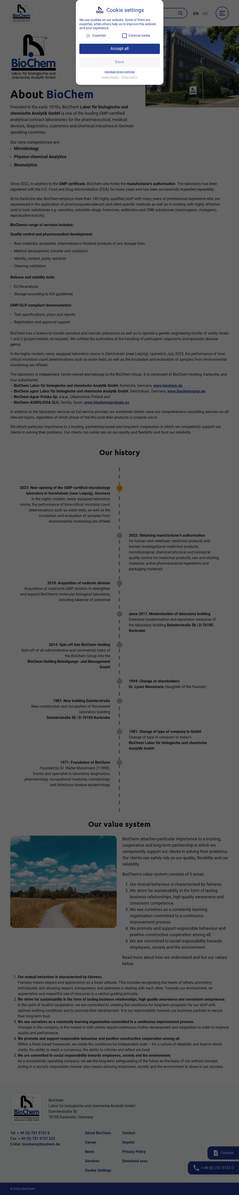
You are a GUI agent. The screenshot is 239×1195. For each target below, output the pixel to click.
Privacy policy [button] (129, 77)
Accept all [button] (119, 48)
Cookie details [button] (110, 77)
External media (139, 35)
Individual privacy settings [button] (120, 71)
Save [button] (119, 62)
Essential (98, 35)
